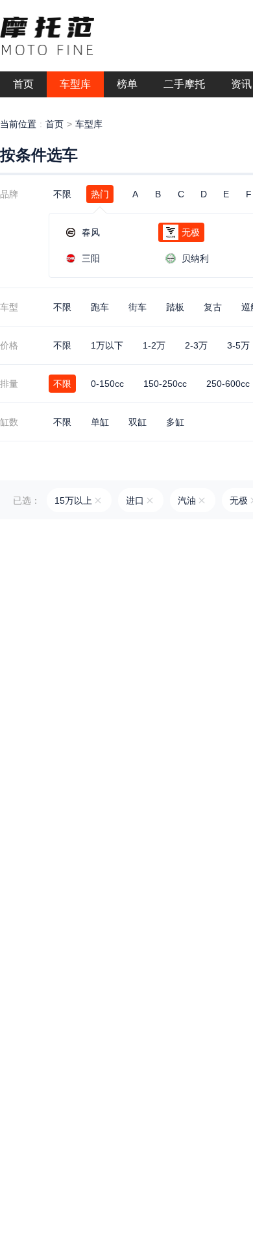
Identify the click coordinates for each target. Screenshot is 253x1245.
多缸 (175, 422)
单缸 (100, 422)
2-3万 (196, 345)
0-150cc (107, 383)
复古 (213, 307)
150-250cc (165, 383)
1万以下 (107, 345)
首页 (54, 124)
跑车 (100, 307)
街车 (137, 307)
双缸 (137, 422)
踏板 (175, 307)
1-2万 (154, 345)
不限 (62, 194)
